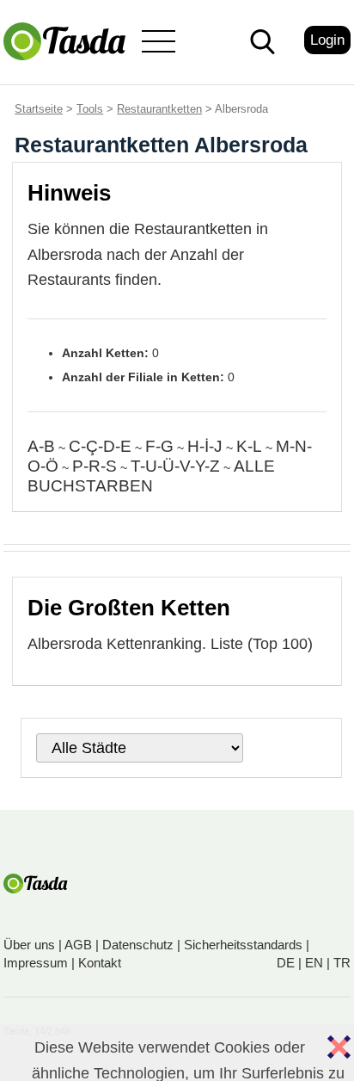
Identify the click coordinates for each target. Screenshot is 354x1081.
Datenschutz (138, 944)
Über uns (29, 944)
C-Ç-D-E (100, 446)
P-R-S (94, 466)
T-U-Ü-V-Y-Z (175, 466)
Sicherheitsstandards (243, 944)
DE (286, 962)
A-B (41, 446)
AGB (78, 944)
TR (342, 962)
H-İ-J (205, 446)
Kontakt (99, 962)
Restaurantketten (159, 108)
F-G (159, 446)
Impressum (35, 962)
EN (314, 962)
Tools (89, 108)
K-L (249, 446)
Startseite (39, 108)
